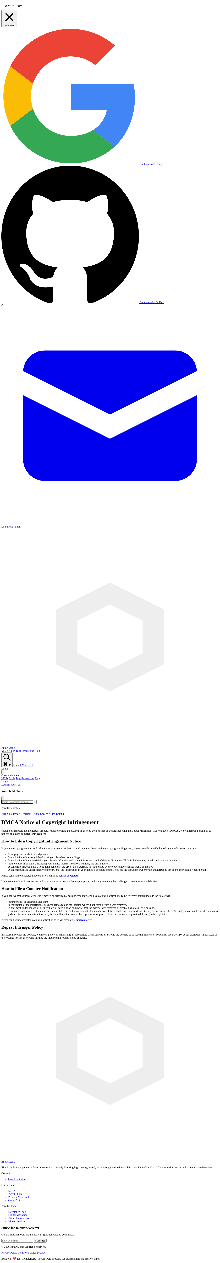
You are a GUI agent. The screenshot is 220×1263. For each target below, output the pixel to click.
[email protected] (69, 875)
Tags (18, 750)
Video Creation (16, 1221)
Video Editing (56, 813)
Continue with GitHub (151, 302)
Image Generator (22, 813)
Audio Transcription (19, 1218)
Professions (27, 750)
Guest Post (14, 1200)
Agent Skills (15, 1193)
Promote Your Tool (18, 1197)
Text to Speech (40, 813)
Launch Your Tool (23, 765)
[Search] (2, 772)
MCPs (4, 750)
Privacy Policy (9, 1252)
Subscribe (40, 1240)
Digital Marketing (18, 1214)
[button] (110, 775)
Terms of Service (27, 1252)
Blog (37, 750)
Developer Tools (17, 1211)
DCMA (41, 1252)
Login (4, 768)
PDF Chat (6, 813)
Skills (12, 750)
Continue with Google (151, 164)
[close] (2, 798)
